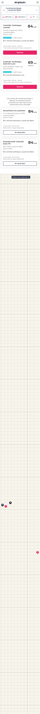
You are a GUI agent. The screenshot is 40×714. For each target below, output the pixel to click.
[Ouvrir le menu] (2, 1)
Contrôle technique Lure (14, 75)
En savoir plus (20, 132)
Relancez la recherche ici (20, 177)
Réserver (20, 52)
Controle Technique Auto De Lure (12, 63)
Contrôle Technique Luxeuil (12, 26)
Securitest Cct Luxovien (14, 111)
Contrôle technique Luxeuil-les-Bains (19, 41)
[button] (37, 2)
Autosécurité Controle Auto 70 (13, 143)
